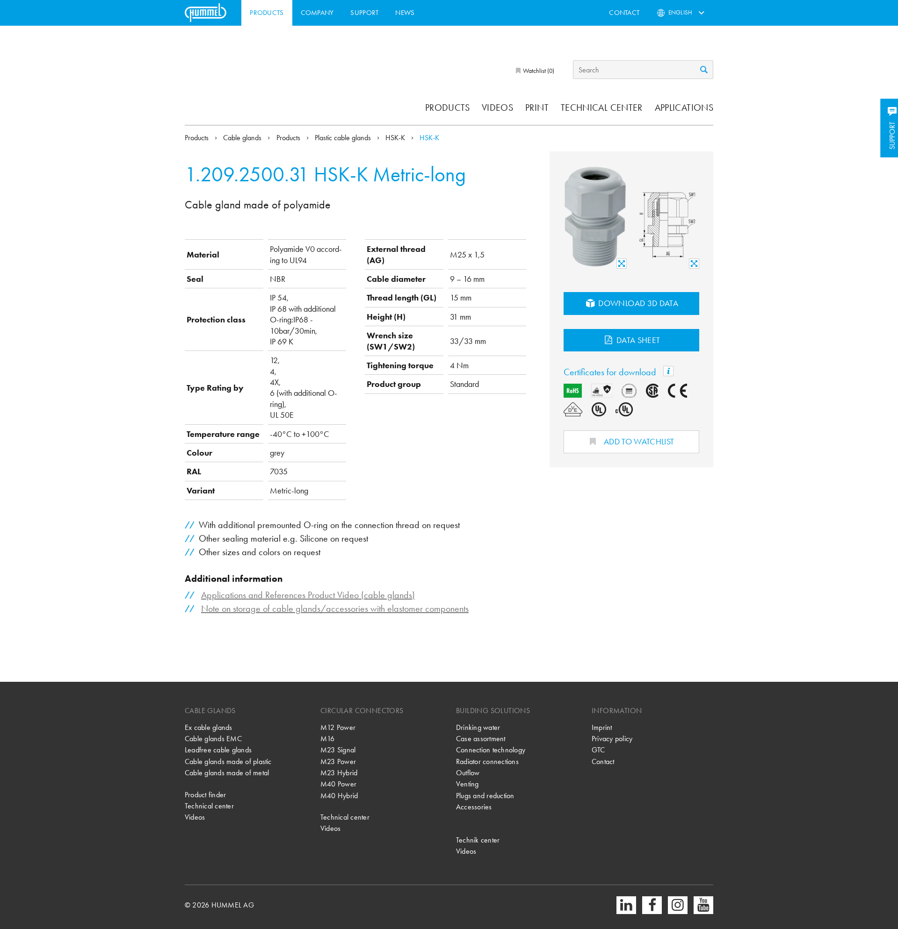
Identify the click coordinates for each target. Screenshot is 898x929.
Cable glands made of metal (227, 773)
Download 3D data (637, 303)
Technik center (478, 840)
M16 (327, 738)
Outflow (468, 773)
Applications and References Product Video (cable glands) (308, 595)
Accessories (474, 807)
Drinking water (478, 727)
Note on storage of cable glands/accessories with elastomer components (335, 608)
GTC (598, 750)
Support (364, 12)
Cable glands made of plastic (228, 761)
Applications (684, 107)
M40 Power (338, 784)
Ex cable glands (208, 727)
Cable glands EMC (213, 738)
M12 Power (337, 727)
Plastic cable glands (344, 138)
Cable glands (243, 138)
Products (266, 12)
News (404, 12)
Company (317, 12)
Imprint (602, 727)
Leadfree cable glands (218, 750)
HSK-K (396, 138)
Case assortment (481, 738)
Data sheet (637, 340)
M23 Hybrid (338, 773)
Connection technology (490, 750)
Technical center (602, 107)
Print (537, 107)
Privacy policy (612, 738)
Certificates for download (611, 372)
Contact (624, 12)
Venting (467, 784)
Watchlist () (537, 70)
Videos (497, 107)
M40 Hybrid (339, 795)
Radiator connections (487, 761)
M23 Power (338, 761)
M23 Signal (337, 750)
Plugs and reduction (485, 795)
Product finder (205, 795)
